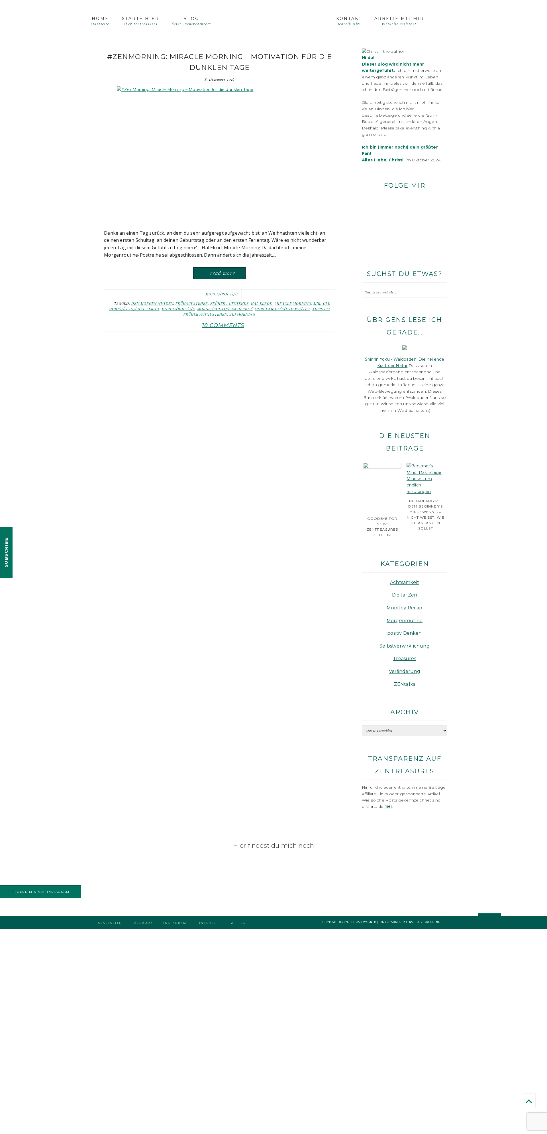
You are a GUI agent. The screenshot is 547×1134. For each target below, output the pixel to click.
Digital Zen (404, 595)
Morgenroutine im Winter (282, 309)
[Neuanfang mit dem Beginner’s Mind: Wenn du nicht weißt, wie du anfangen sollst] (426, 491)
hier (388, 806)
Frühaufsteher (191, 303)
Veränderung (404, 671)
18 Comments (223, 325)
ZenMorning (242, 314)
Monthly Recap (404, 607)
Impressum (389, 922)
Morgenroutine (222, 294)
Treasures (404, 658)
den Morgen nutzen (152, 303)
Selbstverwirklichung (404, 646)
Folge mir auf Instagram (42, 892)
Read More (222, 273)
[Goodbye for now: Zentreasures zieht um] (382, 467)
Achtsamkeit (404, 582)
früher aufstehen (229, 303)
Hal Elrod (262, 303)
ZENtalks (404, 684)
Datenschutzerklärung (421, 922)
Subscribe (6, 552)
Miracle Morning (293, 303)
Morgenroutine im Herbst (224, 309)
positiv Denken (404, 633)
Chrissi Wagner (364, 922)
